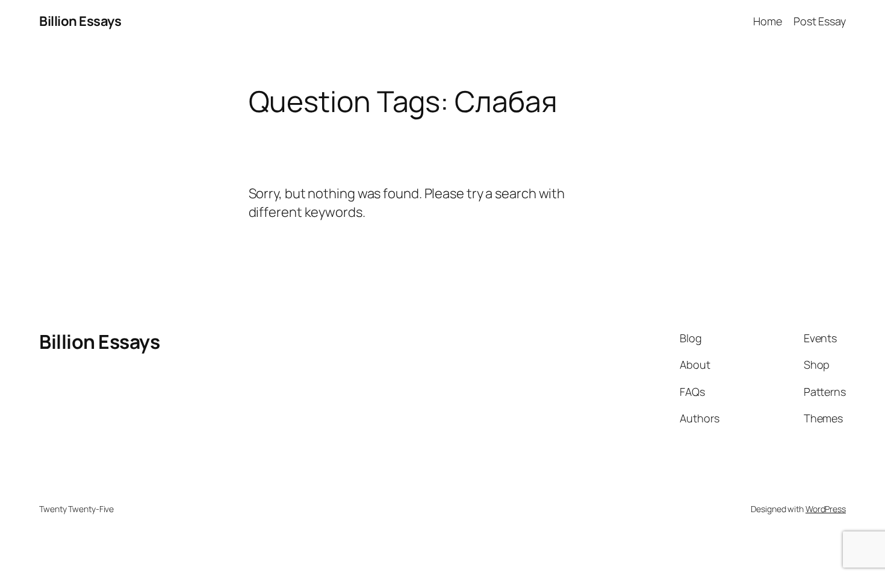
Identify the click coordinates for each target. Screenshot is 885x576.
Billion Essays (80, 21)
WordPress (826, 509)
